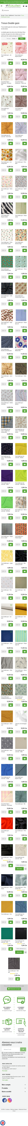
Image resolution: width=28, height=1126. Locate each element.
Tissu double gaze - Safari (20, 376)
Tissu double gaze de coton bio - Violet (5, 483)
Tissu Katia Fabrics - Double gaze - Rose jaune (6, 804)
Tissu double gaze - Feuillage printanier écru (6, 697)
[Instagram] (9, 1102)
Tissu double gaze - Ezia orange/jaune (6, 162)
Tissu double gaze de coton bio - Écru (19, 858)
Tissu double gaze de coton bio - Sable (19, 751)
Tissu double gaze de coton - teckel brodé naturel (19, 431)
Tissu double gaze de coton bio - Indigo (19, 914)
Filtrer (21, 38)
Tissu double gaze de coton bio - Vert (5, 941)
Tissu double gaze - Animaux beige (19, 243)
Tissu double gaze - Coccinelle (5, 109)
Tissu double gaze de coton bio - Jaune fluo (20, 483)
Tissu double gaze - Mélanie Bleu (19, 350)
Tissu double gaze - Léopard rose (19, 109)
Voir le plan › (5, 1080)
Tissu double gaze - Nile (20, 804)
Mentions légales (14, 1109)
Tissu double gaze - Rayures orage (19, 778)
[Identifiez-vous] (24, 6)
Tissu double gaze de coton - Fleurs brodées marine (6, 458)
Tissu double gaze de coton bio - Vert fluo (5, 510)
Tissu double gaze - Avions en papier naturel (21, 671)
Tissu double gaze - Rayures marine (5, 216)
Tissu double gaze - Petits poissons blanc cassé (6, 243)
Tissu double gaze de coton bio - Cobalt (5, 778)
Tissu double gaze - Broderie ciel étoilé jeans (6, 350)
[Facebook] (4, 1102)
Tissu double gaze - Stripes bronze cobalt (7, 537)
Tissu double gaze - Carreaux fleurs (19, 136)
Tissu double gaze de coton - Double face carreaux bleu (5, 431)
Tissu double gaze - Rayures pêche (19, 55)
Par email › (5, 1070)
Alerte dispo (19, 868)
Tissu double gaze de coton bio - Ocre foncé (6, 136)
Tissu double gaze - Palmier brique (19, 537)
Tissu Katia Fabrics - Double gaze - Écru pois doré (6, 83)
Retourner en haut (15, 988)
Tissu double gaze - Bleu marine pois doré (20, 564)
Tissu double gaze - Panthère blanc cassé (19, 296)
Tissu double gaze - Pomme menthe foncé (6, 269)
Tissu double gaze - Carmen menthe (19, 697)
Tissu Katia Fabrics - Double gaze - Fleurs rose (20, 82)
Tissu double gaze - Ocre (6, 914)
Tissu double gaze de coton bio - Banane (19, 457)
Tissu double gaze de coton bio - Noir (19, 941)
